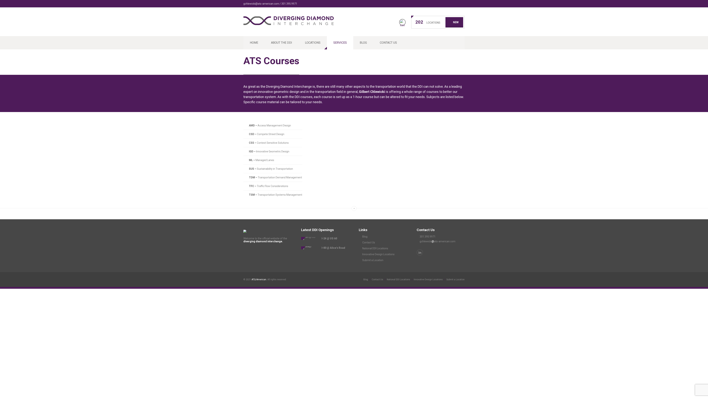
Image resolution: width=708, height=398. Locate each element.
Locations (312, 42)
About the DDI (281, 42)
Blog (363, 42)
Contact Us (388, 42)
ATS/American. (259, 279)
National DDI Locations (375, 248)
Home (254, 42)
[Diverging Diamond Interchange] (288, 23)
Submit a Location (372, 260)
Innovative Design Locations (378, 254)
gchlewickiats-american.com (437, 241)
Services (340, 42)
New (456, 22)
